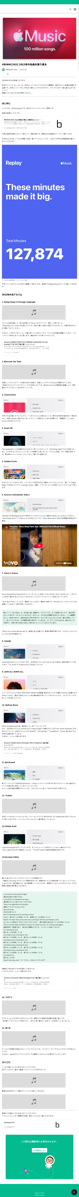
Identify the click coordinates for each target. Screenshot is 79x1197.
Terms (42, 1193)
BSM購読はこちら (39, 1150)
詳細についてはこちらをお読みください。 (17, 93)
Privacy (37, 1193)
